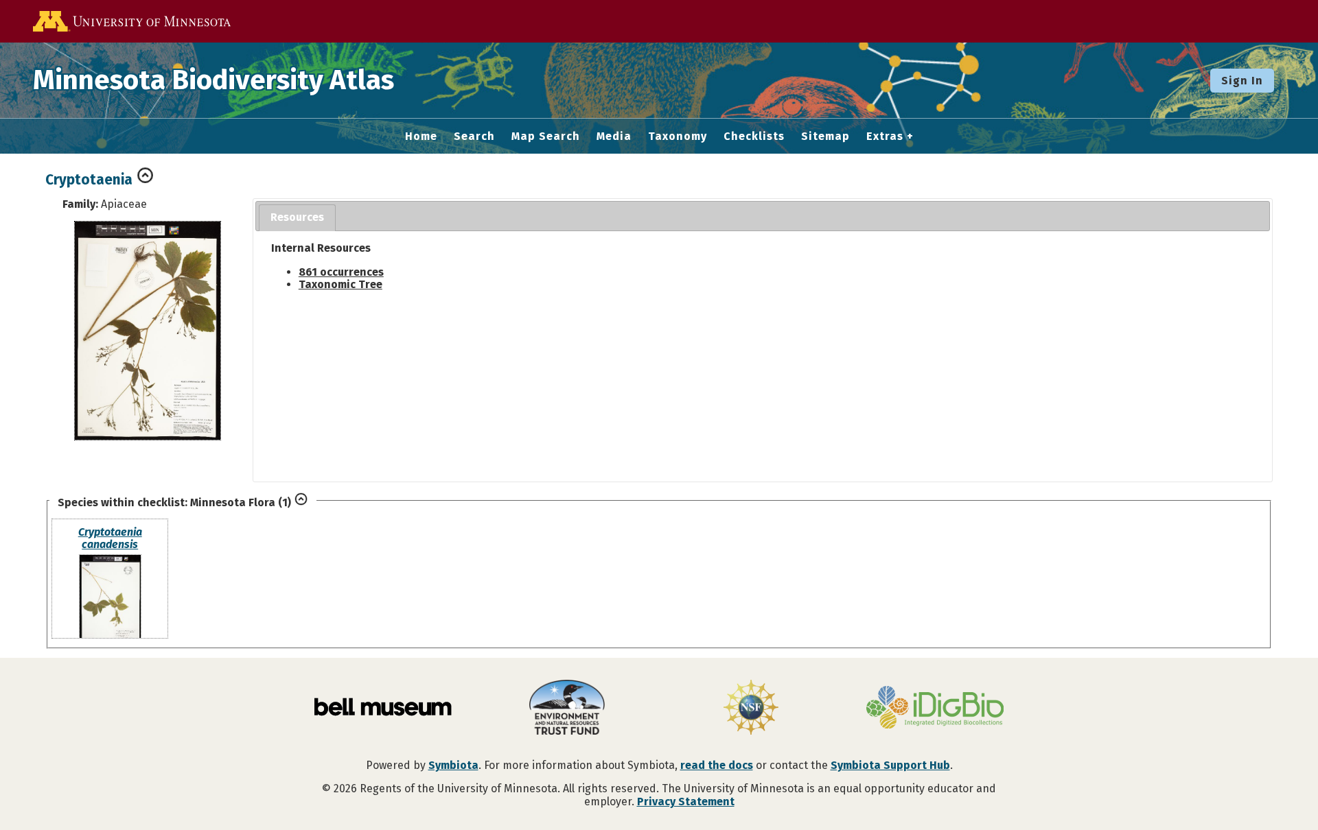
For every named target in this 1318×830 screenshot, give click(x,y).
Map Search (545, 136)
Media (614, 136)
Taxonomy (677, 136)
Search (474, 136)
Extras (884, 136)
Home (421, 136)
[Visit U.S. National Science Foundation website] (750, 708)
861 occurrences (341, 271)
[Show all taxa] (301, 502)
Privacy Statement (686, 801)
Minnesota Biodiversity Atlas (213, 80)
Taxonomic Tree (340, 284)
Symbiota (453, 765)
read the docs (716, 765)
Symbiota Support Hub (890, 765)
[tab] (297, 217)
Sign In (1242, 80)
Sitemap (825, 136)
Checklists (754, 136)
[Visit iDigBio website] (934, 708)
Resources (297, 217)
